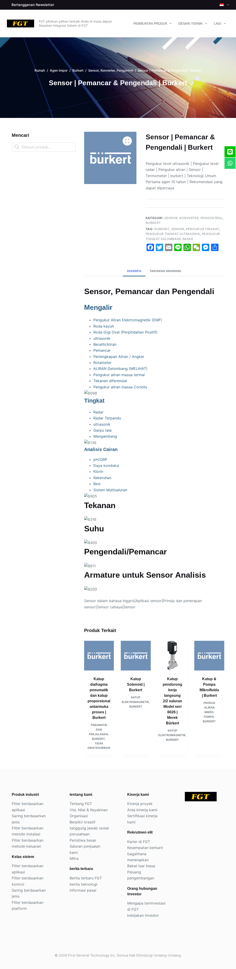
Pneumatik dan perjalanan (98, 729)
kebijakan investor (143, 915)
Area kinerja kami (142, 810)
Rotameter (102, 362)
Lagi (217, 23)
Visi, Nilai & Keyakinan (89, 810)
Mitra (74, 858)
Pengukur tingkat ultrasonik (173, 234)
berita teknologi (83, 884)
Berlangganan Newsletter (33, 5)
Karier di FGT (138, 841)
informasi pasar (83, 890)
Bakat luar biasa (141, 866)
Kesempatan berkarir (145, 847)
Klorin (98, 471)
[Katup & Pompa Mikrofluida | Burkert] (209, 656)
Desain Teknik (190, 23)
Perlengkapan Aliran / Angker (118, 356)
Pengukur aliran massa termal (119, 374)
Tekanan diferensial (110, 380)
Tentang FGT (81, 803)
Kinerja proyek (140, 803)
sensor (177, 229)
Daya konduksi (106, 465)
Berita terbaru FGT (86, 878)
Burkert (153, 223)
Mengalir (98, 307)
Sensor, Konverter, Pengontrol (193, 218)
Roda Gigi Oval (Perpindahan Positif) (125, 332)
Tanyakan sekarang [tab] (165, 271)
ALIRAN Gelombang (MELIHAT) (120, 368)
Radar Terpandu (107, 418)
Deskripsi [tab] (134, 271)
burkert (161, 229)
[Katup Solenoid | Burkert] (136, 656)
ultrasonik (101, 338)
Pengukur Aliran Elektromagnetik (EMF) (127, 320)
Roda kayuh (103, 326)
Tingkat (94, 400)
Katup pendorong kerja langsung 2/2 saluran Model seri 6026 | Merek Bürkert (172, 701)
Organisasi (79, 816)
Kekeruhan (102, 477)
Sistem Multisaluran (110, 490)
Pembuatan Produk (150, 23)
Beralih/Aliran (104, 344)
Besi (96, 483)
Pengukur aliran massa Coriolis (120, 387)
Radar (98, 412)
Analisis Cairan (101, 449)
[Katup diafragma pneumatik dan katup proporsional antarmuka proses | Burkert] (99, 656)
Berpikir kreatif (82, 822)
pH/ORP (100, 459)
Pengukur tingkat (202, 229)
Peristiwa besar (83, 840)
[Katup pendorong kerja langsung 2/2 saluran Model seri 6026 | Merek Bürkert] (173, 656)
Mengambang (105, 436)
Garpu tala (102, 430)
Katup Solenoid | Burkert (136, 684)
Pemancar (102, 350)
